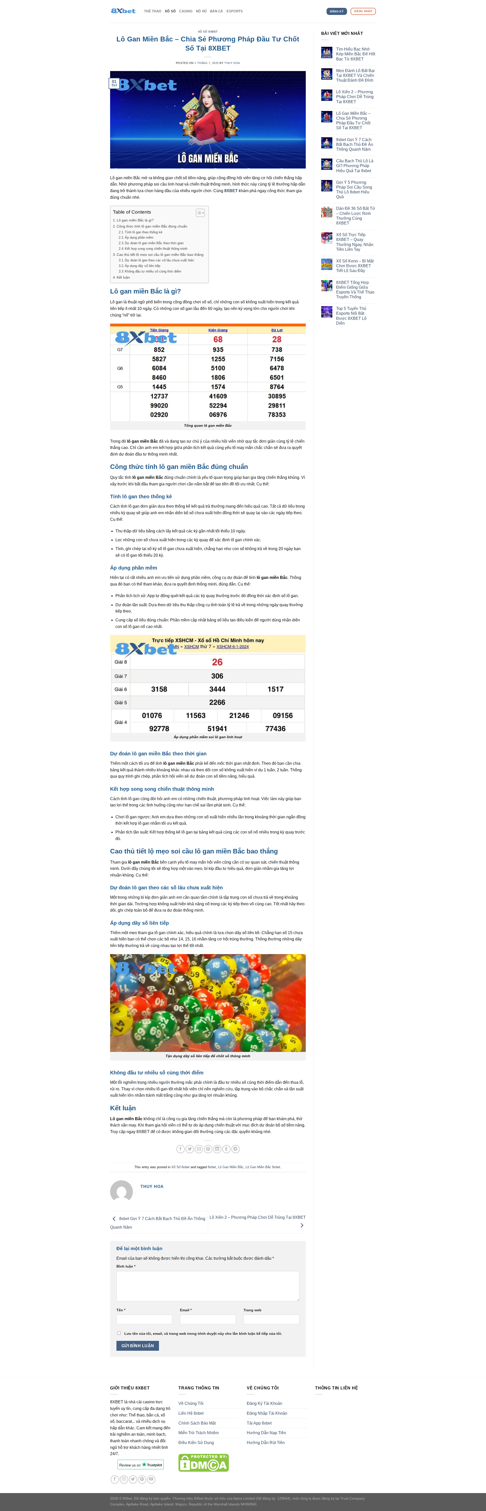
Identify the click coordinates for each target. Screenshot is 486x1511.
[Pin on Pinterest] (208, 1149)
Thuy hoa (232, 62)
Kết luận (123, 277)
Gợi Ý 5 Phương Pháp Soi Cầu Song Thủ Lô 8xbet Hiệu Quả (354, 189)
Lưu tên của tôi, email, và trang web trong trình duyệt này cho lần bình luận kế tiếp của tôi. (203, 1334)
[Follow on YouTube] (151, 1479)
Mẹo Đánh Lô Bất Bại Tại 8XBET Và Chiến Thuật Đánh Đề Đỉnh (355, 75)
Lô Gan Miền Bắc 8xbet (263, 1167)
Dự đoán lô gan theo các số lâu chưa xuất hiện (159, 260)
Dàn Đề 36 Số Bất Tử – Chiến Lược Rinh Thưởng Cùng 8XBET (355, 215)
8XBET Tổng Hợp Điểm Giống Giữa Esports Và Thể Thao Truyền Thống (355, 289)
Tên (120, 1310)
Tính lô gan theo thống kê (143, 232)
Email (186, 1310)
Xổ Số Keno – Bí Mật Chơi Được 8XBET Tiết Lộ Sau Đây (355, 266)
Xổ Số (170, 11)
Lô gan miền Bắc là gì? (135, 220)
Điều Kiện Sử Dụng (196, 1442)
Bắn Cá (216, 11)
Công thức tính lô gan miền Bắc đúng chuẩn (152, 226)
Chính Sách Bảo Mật (197, 1423)
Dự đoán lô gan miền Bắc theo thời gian (154, 243)
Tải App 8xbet (259, 1423)
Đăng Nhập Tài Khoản (267, 1413)
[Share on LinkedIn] (217, 1149)
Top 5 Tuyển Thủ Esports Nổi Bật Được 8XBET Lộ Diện (351, 315)
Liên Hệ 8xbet (191, 1413)
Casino (185, 11)
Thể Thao (152, 11)
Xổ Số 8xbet (208, 31)
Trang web (252, 1310)
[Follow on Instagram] (124, 1479)
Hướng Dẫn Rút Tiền (266, 1442)
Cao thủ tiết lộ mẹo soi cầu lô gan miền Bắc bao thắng (160, 255)
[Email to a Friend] (199, 1149)
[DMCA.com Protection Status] (203, 1462)
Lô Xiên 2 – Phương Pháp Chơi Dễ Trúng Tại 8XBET (355, 97)
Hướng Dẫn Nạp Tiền (266, 1433)
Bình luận (125, 1266)
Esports (235, 11)
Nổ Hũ (201, 11)
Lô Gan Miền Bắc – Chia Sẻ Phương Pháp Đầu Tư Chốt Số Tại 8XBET (353, 120)
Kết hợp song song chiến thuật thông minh (156, 249)
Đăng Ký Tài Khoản (264, 1403)
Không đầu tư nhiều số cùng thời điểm (153, 271)
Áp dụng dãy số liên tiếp (142, 266)
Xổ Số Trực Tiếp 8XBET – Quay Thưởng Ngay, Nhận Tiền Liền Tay (354, 242)
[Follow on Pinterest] (142, 1479)
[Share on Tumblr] (226, 1149)
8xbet (212, 1167)
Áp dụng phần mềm (139, 237)
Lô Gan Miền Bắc (231, 1167)
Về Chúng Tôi (191, 1403)
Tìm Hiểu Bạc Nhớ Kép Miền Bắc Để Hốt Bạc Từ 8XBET (355, 54)
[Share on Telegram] (235, 1149)
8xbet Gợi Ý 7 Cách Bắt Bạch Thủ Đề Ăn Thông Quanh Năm (354, 144)
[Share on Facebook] (180, 1149)
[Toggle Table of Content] (198, 213)
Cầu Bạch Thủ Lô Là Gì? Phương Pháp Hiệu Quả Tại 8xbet (354, 166)
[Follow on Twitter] (133, 1479)
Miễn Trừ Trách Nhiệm (198, 1433)
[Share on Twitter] (190, 1149)
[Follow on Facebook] (115, 1479)
